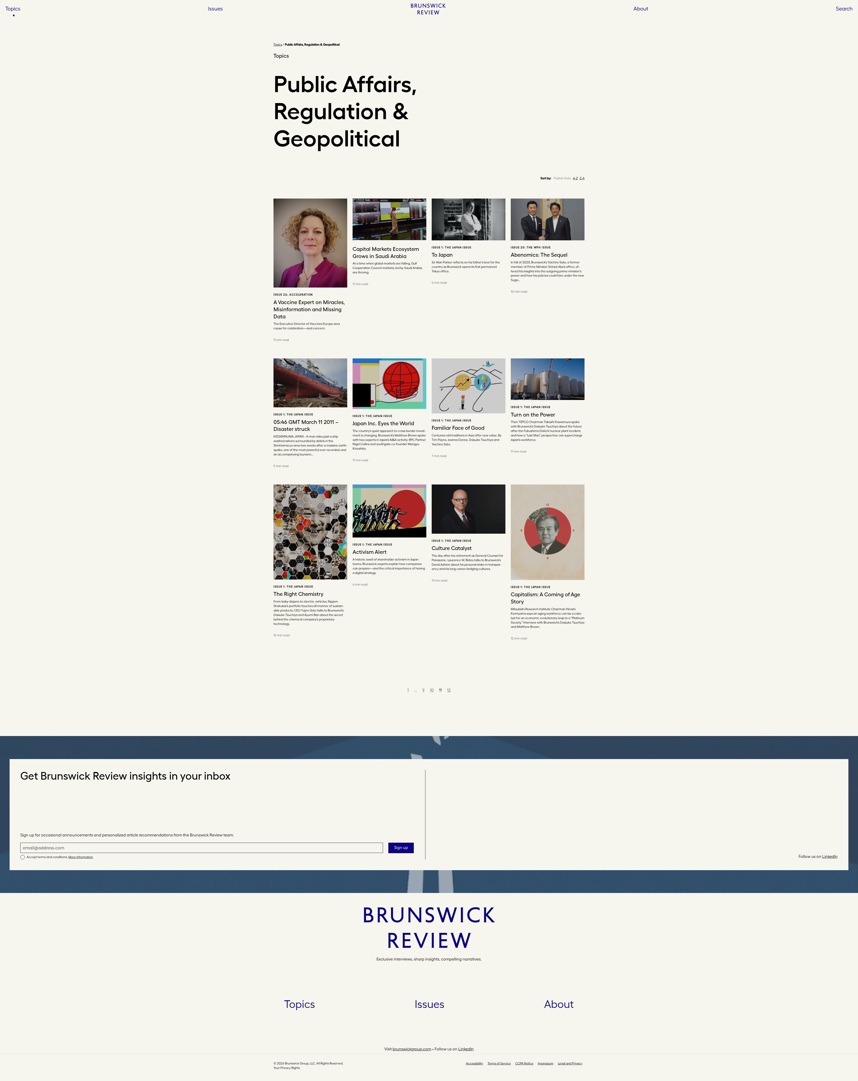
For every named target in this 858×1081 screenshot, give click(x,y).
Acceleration (301, 294)
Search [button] (844, 8)
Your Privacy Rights (286, 1068)
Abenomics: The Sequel (539, 255)
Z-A (582, 178)
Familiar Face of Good (458, 428)
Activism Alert (370, 552)
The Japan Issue (458, 247)
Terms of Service (499, 1063)
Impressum (545, 1063)
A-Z (575, 178)
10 (432, 690)
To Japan (442, 255)
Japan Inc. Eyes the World (383, 423)
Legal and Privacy (570, 1063)
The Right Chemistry (298, 594)
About (640, 8)
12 (449, 690)
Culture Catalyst (452, 548)
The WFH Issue (539, 247)
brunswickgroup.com (412, 1049)
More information (80, 857)
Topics (12, 8)
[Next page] (456, 690)
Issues (215, 8)
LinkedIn (830, 856)
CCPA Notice (524, 1063)
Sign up (401, 847)
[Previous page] (402, 690)
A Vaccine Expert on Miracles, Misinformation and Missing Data (309, 309)
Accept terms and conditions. (60, 857)
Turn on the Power (533, 414)
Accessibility (474, 1063)
